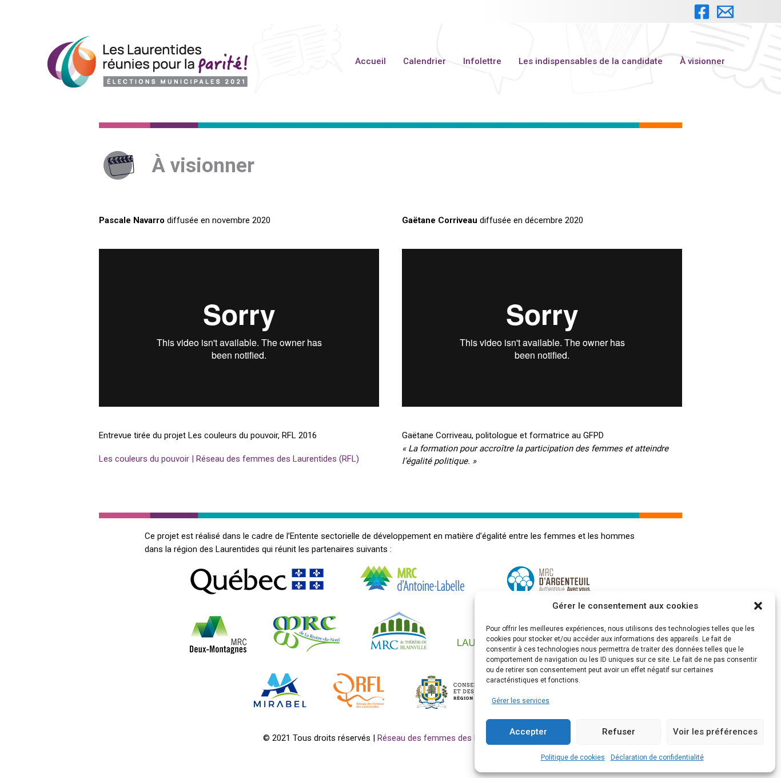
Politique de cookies (573, 757)
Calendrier (424, 61)
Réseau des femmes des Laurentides (447, 738)
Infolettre (482, 61)
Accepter (528, 732)
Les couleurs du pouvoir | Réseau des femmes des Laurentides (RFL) (229, 459)
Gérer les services (520, 701)
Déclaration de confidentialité (657, 757)
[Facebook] (702, 11)
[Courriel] (725, 11)
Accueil (370, 61)
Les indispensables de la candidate (591, 61)
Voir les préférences (715, 732)
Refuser (618, 732)
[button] (758, 606)
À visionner (702, 61)
